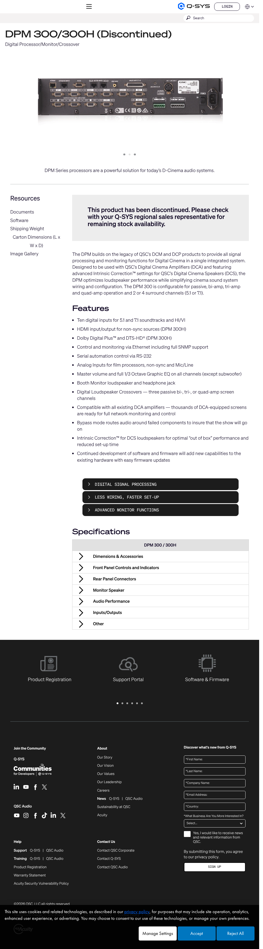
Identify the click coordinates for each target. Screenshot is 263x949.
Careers (103, 790)
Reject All (235, 933)
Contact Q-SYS (109, 858)
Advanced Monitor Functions (127, 510)
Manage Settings (157, 933)
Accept (196, 933)
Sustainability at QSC (113, 807)
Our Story (104, 757)
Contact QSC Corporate (115, 850)
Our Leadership (109, 782)
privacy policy (206, 857)
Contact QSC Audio (112, 867)
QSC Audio (23, 808)
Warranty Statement (30, 875)
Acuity (102, 815)
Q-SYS (19, 759)
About (102, 749)
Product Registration (30, 867)
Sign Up (214, 867)
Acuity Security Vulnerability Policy (41, 883)
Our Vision (105, 765)
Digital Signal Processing (125, 484)
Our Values (105, 773)
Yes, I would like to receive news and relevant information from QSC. (218, 837)
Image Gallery (24, 254)
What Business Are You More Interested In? (213, 816)
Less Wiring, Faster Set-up (127, 497)
